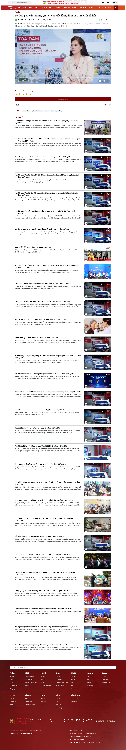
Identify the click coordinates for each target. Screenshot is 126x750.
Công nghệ (13, 689)
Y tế (26, 698)
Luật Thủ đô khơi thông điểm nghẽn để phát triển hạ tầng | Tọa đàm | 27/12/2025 (45, 283)
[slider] (63, 77)
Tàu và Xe (90, 673)
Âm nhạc (58, 711)
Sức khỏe (28, 695)
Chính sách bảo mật (54, 721)
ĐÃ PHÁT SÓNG (107, 7)
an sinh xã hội (26, 110)
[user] (115, 2)
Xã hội (11, 682)
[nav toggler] (116, 7)
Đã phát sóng (75, 695)
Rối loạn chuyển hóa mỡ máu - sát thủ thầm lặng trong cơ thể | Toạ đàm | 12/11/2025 (46, 627)
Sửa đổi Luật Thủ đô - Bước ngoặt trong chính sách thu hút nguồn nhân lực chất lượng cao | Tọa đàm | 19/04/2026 (47, 140)
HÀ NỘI (31, 7)
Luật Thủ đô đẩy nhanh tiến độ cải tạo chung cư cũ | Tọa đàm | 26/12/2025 (42, 301)
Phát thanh (74, 701)
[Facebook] (103, 2)
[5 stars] (30, 94)
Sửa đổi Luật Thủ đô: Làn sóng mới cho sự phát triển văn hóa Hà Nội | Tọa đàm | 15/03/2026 (45, 212)
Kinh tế (58, 673)
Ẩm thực (27, 686)
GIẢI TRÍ (98, 7)
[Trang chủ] (19, 7)
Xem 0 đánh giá (63, 99)
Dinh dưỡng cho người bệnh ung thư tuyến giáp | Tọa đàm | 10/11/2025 (41, 645)
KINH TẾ (44, 7)
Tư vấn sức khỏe (30, 705)
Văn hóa (12, 695)
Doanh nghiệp (60, 686)
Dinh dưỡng (28, 701)
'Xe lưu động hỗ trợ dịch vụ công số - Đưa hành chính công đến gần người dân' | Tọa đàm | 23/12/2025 (48, 357)
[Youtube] (108, 2)
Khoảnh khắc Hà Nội (31, 682)
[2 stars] (19, 94)
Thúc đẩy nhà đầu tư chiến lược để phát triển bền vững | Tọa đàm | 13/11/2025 (44, 609)
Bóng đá (43, 698)
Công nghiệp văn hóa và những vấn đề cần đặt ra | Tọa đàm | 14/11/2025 (41, 591)
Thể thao (43, 695)
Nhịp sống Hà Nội (30, 676)
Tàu (88, 679)
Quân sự (43, 679)
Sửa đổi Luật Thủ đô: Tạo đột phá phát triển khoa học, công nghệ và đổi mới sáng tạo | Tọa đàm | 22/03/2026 (47, 194)
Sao (57, 701)
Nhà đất (73, 673)
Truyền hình (74, 698)
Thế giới (43, 673)
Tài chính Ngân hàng (62, 682)
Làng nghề (13, 701)
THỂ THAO (91, 7)
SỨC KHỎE (83, 7)
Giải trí (58, 695)
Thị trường (90, 686)
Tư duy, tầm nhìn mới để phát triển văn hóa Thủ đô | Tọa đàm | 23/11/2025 (42, 554)
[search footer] (12, 667)
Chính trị (12, 679)
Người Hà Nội (29, 679)
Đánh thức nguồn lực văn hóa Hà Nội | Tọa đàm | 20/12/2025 (37, 338)
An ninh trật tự (14, 686)
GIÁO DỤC (67, 7)
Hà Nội (12, 676)
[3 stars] (23, 94)
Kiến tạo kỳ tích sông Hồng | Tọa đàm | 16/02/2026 (33, 247)
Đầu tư (73, 679)
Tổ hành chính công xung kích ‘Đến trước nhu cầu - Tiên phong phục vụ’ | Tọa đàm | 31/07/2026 (46, 122)
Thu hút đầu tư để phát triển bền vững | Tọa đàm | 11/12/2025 (37, 428)
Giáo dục (104, 673)
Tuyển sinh (105, 679)
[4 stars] (26, 94)
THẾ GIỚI (37, 7)
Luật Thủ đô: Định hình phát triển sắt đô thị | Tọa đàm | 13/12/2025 (40, 410)
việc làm (47, 110)
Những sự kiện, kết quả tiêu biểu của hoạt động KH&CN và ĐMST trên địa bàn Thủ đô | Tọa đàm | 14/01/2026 (47, 266)
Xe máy (89, 682)
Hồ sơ (42, 682)
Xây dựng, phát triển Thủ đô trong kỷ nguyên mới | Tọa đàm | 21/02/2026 (42, 229)
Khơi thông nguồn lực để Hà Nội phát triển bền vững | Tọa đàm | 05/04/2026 (43, 157)
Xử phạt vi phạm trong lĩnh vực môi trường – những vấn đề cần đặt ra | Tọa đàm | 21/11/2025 (45, 573)
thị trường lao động (56, 110)
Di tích (12, 705)
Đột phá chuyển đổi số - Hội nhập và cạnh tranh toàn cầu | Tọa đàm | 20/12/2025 (44, 374)
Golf (42, 705)
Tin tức (43, 676)
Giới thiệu (31, 721)
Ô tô (88, 676)
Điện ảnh (58, 705)
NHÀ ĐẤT (51, 7)
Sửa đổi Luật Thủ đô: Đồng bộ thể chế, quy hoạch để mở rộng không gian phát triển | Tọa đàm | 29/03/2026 (47, 176)
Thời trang (59, 708)
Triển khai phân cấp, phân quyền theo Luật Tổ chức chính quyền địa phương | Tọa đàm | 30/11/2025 (48, 483)
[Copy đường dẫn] (110, 20)
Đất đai (73, 686)
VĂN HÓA (75, 7)
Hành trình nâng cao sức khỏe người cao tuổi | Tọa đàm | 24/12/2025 (40, 319)
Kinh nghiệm (74, 689)
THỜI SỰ (24, 7)
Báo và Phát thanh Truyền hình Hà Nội (29, 20)
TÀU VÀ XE (59, 7)
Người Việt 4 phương (46, 686)
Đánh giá (89, 689)
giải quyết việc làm (37, 110)
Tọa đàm (17, 12)
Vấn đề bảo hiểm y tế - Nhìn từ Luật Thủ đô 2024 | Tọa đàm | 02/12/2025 (41, 446)
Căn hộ (73, 682)
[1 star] (16, 94)
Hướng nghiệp (106, 682)
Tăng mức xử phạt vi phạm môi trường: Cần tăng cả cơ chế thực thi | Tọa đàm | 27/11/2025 (44, 519)
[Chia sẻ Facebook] (106, 20)
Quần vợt (43, 701)
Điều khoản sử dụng (41, 721)
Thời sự (12, 673)
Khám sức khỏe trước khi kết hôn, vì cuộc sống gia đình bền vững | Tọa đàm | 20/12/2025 (48, 392)
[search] (10, 3)
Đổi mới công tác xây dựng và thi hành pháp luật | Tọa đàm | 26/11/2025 (41, 536)
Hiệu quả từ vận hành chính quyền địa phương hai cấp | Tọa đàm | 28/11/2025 (44, 500)
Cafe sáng (59, 679)
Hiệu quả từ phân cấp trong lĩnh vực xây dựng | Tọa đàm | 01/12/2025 (40, 464)
